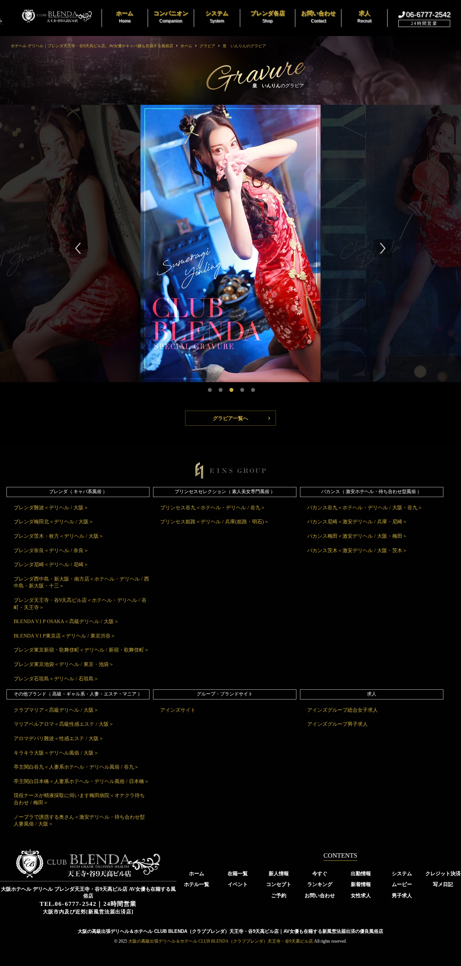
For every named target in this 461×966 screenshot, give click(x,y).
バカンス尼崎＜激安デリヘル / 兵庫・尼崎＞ (357, 521)
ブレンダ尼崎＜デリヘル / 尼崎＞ (51, 564)
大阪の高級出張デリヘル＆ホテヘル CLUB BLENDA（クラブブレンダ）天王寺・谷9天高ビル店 (220, 941)
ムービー (402, 884)
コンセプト (278, 884)
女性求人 (361, 895)
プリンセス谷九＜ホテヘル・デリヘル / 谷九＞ (212, 507)
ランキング (319, 884)
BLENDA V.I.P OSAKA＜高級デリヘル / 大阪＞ (66, 621)
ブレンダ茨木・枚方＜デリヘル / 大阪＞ (59, 536)
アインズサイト (178, 710)
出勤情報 (361, 873)
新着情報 (361, 884)
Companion (170, 16)
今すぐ (319, 873)
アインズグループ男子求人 (337, 724)
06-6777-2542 (428, 14)
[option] (230, 243)
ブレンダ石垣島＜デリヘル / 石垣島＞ (56, 678)
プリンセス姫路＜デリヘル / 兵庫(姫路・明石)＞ (214, 521)
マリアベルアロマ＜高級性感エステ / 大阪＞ (64, 724)
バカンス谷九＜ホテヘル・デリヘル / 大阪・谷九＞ (364, 507)
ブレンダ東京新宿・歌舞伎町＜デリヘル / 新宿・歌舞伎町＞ (81, 650)
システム (402, 873)
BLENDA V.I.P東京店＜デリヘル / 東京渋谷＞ (65, 636)
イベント (238, 884)
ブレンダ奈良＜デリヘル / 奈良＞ (51, 550)
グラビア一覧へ (230, 418)
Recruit (364, 16)
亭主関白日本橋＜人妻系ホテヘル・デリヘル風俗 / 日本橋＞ (81, 781)
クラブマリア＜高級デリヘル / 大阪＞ (56, 710)
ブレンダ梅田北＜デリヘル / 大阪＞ (54, 521)
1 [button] (208, 387)
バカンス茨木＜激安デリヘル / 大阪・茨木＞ (357, 550)
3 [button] (230, 387)
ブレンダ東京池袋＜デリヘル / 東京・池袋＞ (64, 664)
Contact (318, 16)
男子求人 (402, 895)
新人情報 (279, 873)
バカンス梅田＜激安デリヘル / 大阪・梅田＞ (357, 536)
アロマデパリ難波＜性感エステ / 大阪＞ (59, 738)
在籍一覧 (238, 873)
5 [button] (252, 387)
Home (124, 16)
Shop (267, 16)
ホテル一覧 (196, 884)
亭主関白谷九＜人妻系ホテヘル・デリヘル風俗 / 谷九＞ (76, 767)
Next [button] (383, 250)
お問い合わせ (320, 895)
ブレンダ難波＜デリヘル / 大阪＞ (51, 507)
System (216, 16)
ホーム (51, 16)
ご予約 (278, 895)
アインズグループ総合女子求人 (342, 710)
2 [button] (219, 387)
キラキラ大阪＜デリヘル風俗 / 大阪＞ (56, 753)
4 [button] (241, 387)
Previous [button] (78, 250)
